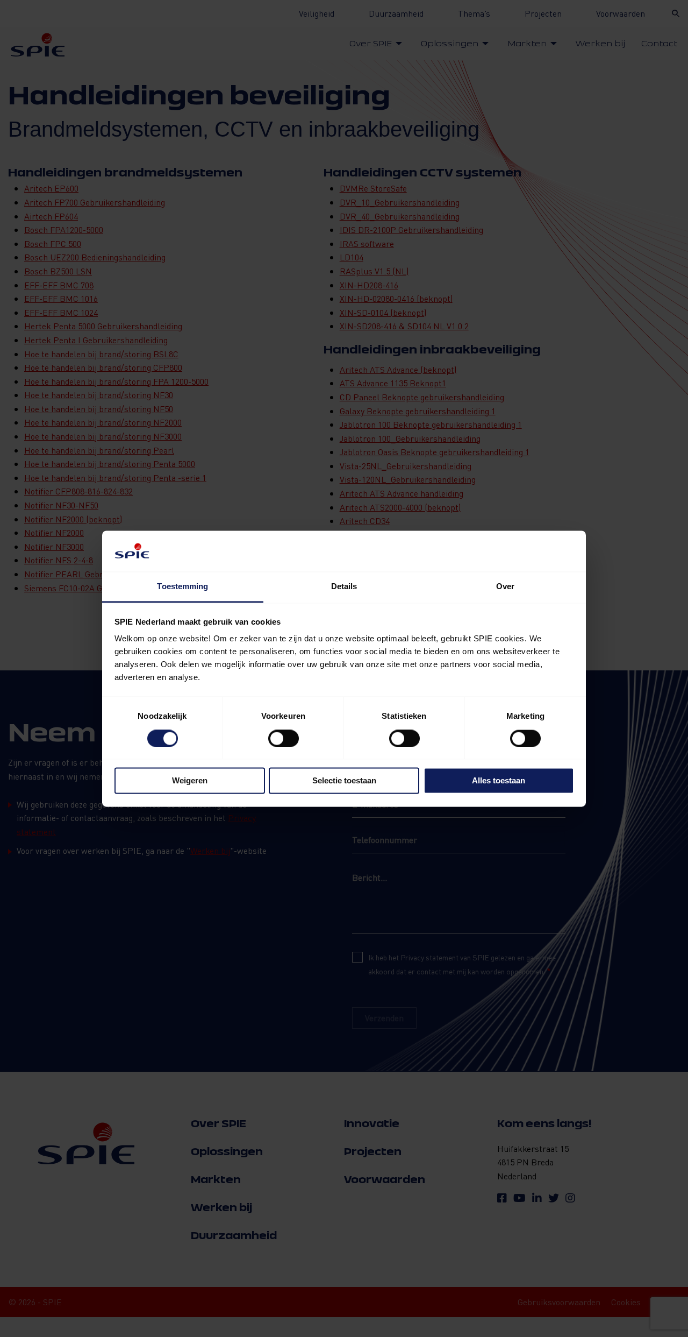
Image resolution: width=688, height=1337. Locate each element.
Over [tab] (505, 586)
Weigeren (189, 781)
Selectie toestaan (344, 781)
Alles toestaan (498, 781)
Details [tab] (344, 586)
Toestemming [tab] (182, 586)
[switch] (283, 738)
